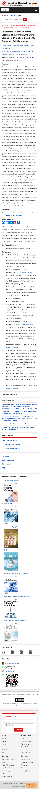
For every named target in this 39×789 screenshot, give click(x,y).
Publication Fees (26, 750)
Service (5, 756)
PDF (27, 57)
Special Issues (26, 753)
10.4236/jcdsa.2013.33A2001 (15, 57)
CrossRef (23, 272)
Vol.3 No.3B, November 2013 (20, 28)
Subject (4, 741)
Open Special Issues (10, 440)
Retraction (24, 768)
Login (4, 10)
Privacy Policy (25, 771)
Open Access (25, 759)
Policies (24, 756)
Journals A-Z (6, 738)
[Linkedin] (21, 652)
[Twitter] (3, 652)
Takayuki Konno (29, 45)
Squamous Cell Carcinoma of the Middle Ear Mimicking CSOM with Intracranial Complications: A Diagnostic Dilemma (19, 418)
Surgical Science (9, 503)
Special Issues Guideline (11, 448)
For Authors (25, 744)
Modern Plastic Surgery (11, 480)
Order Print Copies (8, 765)
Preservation (25, 765)
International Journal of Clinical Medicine (17, 596)
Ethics (23, 738)
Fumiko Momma (7, 45)
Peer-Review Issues (27, 747)
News (3, 753)
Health (6, 550)
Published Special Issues (11, 444)
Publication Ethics (27, 762)
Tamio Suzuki (6, 48)
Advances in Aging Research (13, 527)
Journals (12, 15)
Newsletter (6, 456)
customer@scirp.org (12, 663)
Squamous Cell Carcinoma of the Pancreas (17, 424)
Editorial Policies (26, 741)
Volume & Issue (7, 776)
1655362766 (9, 671)
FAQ (3, 468)
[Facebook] (12, 652)
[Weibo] (30, 652)
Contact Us (6, 464)
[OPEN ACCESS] (32, 3)
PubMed (29, 272)
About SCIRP (27, 735)
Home (6, 15)
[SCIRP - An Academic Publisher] (14, 3)
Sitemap (4, 747)
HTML (32, 57)
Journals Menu (8, 394)
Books (4, 744)
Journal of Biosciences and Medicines (16, 573)
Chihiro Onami (18, 45)
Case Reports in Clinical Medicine (15, 620)
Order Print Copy (8, 460)
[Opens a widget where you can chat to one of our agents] (31, 785)
